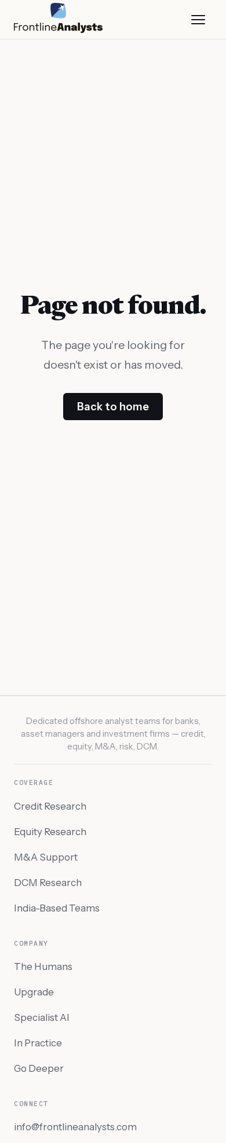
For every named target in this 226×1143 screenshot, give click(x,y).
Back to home (113, 406)
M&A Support (46, 857)
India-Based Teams (57, 908)
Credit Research (50, 806)
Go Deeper (39, 1068)
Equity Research (50, 831)
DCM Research (48, 882)
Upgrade (34, 992)
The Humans (43, 966)
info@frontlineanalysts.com (75, 1127)
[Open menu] (198, 19)
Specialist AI (42, 1017)
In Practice (38, 1043)
